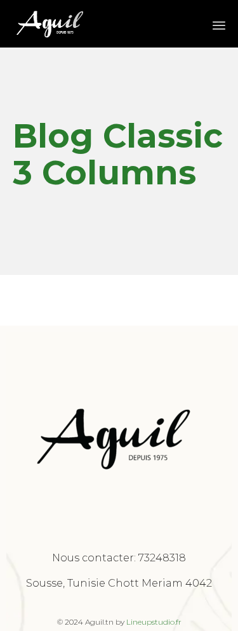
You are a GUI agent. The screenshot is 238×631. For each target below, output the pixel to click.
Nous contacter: (95, 558)
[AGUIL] (51, 24)
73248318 (162, 558)
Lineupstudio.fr (154, 622)
